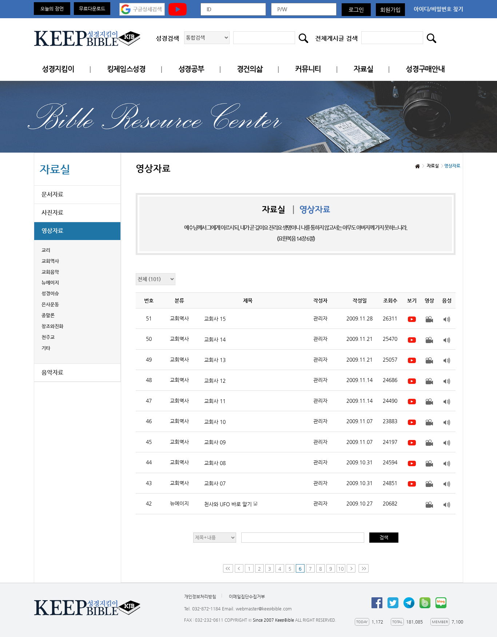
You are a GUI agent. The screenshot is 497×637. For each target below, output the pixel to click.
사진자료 (52, 212)
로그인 (356, 10)
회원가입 (390, 10)
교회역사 (50, 261)
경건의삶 (250, 69)
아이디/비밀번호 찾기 (438, 9)
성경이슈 (50, 293)
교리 (45, 250)
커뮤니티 (308, 69)
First (228, 568)
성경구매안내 (425, 69)
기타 (45, 348)
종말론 (48, 315)
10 (341, 568)
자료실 (363, 69)
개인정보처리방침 (200, 596)
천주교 (48, 337)
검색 (383, 537)
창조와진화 (52, 326)
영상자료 (52, 230)
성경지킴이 (58, 69)
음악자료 (52, 372)
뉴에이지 (50, 282)
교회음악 (50, 272)
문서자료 (52, 194)
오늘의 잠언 (52, 8)
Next (352, 568)
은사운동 (50, 304)
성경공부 (191, 69)
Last (363, 568)
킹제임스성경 (126, 69)
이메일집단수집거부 (247, 596)
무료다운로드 (92, 8)
